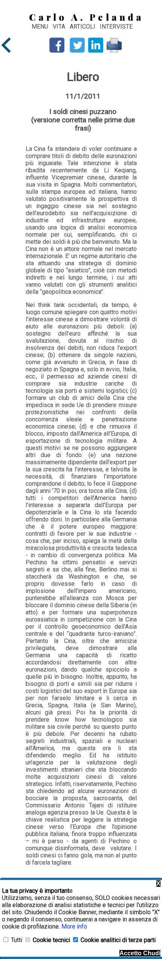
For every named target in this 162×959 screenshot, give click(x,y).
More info (74, 926)
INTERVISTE (116, 26)
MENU (40, 26)
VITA (60, 26)
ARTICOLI (83, 26)
